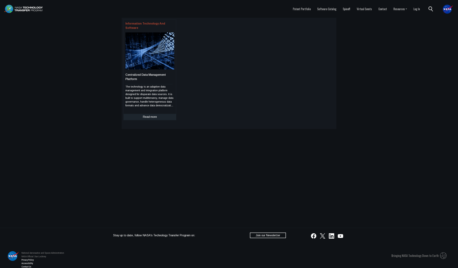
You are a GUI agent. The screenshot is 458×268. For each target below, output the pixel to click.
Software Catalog (326, 9)
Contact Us (26, 266)
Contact (382, 9)
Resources (399, 9)
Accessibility (27, 263)
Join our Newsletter (268, 235)
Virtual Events (364, 9)
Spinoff (346, 9)
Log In (416, 9)
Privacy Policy (27, 260)
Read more (150, 116)
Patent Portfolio (302, 9)
